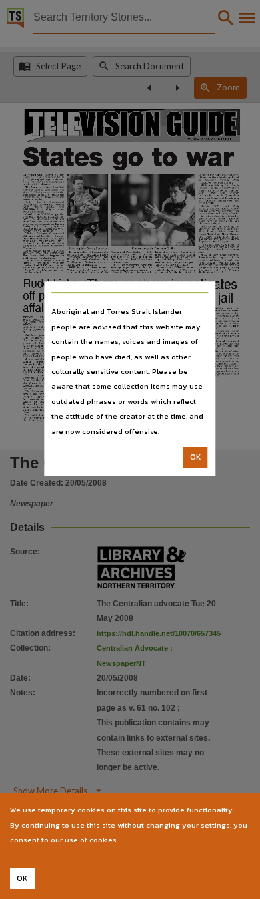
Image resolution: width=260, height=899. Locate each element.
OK (195, 457)
